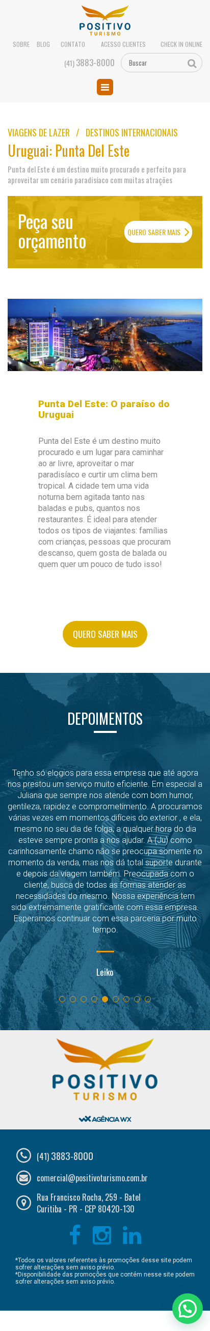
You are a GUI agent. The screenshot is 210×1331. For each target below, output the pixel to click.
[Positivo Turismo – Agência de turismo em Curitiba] (105, 21)
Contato (73, 44)
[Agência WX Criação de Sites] (105, 1111)
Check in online (181, 44)
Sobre (21, 44)
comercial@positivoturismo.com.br (92, 1178)
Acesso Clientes (123, 44)
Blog (43, 44)
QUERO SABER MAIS (154, 231)
